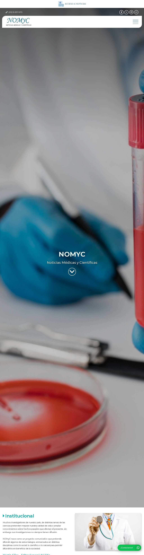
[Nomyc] (19, 21)
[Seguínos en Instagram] (131, 12)
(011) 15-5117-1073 (15, 12)
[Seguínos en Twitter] (126, 12)
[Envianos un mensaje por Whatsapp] (136, 12)
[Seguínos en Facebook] (121, 12)
